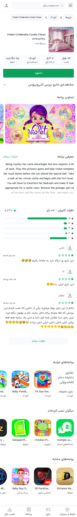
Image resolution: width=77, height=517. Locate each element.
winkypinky (38, 39)
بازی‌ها (68, 17)
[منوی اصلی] (70, 5)
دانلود (39, 73)
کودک (53, 17)
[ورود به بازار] (6, 5)
